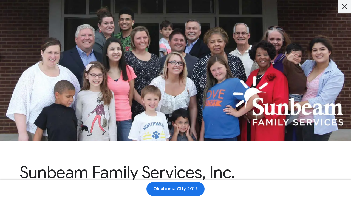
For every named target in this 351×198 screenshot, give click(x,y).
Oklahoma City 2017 (175, 189)
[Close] (344, 6)
